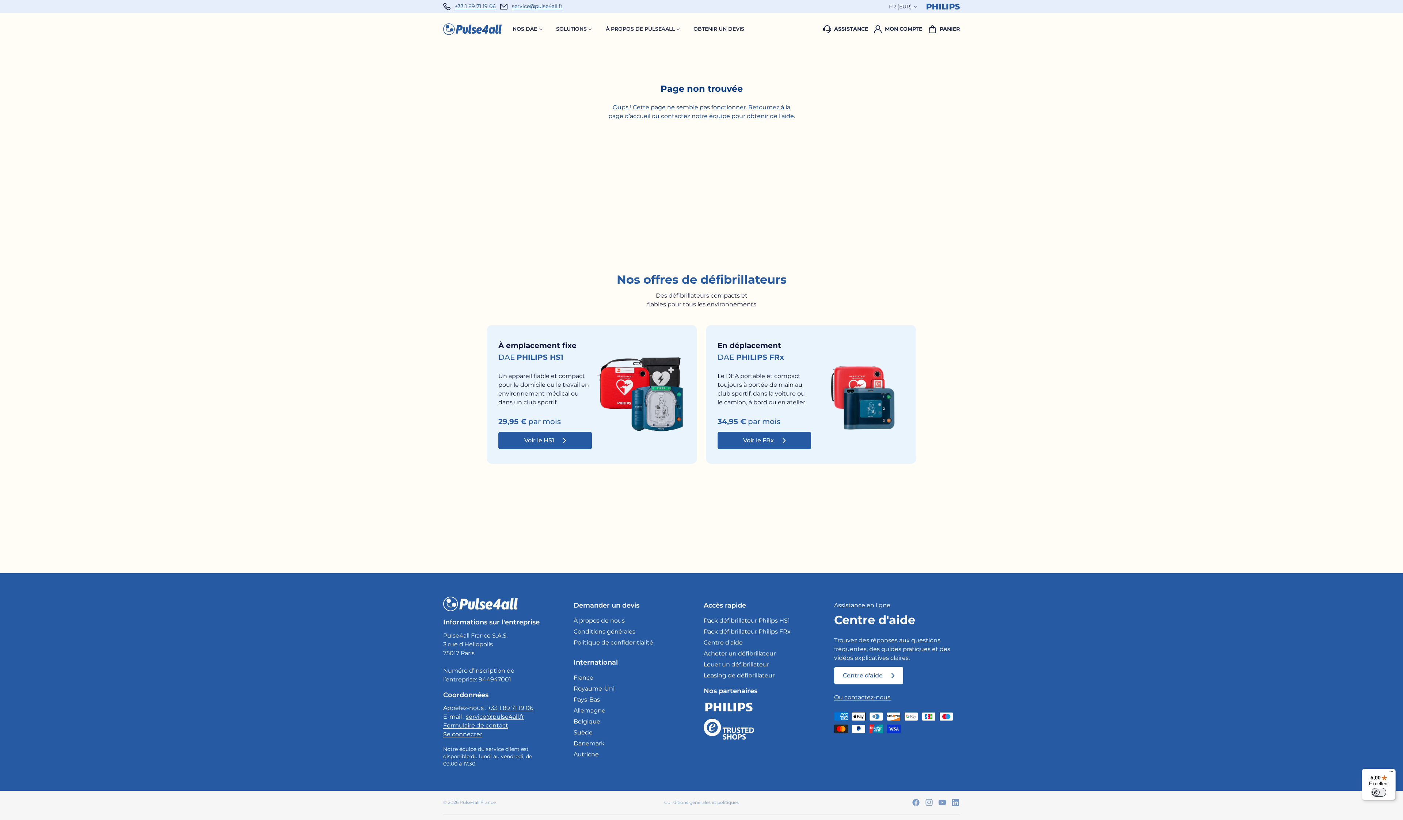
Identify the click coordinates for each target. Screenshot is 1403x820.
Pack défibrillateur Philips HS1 (747, 620)
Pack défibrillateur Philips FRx (747, 631)
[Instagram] (929, 802)
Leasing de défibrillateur (739, 675)
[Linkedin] (955, 802)
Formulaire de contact (475, 725)
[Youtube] (942, 802)
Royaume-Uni (594, 688)
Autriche (586, 754)
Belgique (587, 721)
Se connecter (462, 734)
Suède (583, 732)
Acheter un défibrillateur (740, 653)
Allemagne (589, 710)
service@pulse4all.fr (537, 6)
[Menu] (1391, 773)
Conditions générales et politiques (701, 802)
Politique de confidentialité (613, 642)
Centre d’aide (723, 642)
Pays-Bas (587, 699)
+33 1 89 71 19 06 (475, 6)
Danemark (589, 743)
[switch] (1379, 792)
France (583, 677)
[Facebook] (916, 802)
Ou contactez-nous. (862, 697)
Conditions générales (604, 631)
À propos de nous (599, 620)
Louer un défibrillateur (736, 664)
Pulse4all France (478, 802)
